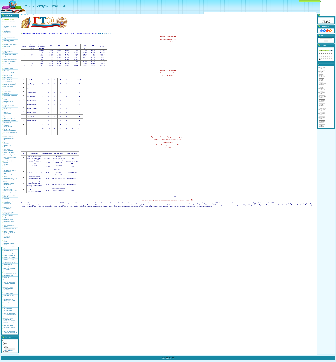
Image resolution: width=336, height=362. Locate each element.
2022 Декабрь (322, 110)
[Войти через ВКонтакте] (324, 30)
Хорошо (6, 343)
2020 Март (321, 87)
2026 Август (321, 126)
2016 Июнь (321, 75)
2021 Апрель (322, 95)
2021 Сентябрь (322, 96)
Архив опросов (11, 350)
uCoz (173, 358)
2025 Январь (322, 122)
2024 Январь (322, 116)
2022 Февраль (322, 102)
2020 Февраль (322, 85)
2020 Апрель (322, 88)
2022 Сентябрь (322, 108)
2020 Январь (322, 84)
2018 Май (321, 81)
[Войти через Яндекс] (327, 30)
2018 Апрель (322, 80)
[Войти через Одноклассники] (330, 30)
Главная (311, 0)
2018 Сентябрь (322, 83)
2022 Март (321, 104)
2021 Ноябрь (322, 99)
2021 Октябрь (322, 97)
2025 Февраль (322, 123)
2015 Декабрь (322, 68)
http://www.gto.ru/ (104, 33)
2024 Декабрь (322, 121)
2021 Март (321, 93)
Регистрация (317, 0)
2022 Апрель (322, 105)
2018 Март (321, 79)
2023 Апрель (322, 114)
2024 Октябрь (322, 120)
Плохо (5, 346)
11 (321, 55)
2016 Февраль (322, 70)
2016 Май (321, 74)
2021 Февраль (322, 92)
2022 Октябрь (322, 109)
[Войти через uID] (321, 30)
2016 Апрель (322, 72)
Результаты (4, 350)
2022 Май (321, 106)
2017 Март (321, 78)
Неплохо (6, 344)
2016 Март (321, 71)
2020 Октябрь (322, 91)
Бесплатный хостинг (166, 358)
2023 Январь (322, 112)
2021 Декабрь (322, 100)
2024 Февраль (322, 117)
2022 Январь (322, 101)
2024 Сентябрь (322, 118)
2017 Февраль (322, 76)
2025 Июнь (321, 125)
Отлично (6, 341)
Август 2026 (323, 49)
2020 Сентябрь (322, 89)
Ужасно (6, 347)
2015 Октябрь (322, 67)
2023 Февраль (322, 113)
